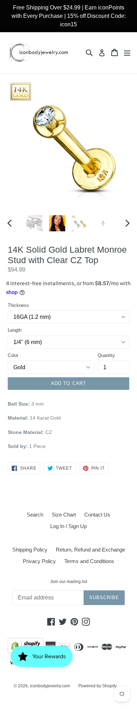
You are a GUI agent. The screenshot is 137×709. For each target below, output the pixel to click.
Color (13, 355)
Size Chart (64, 515)
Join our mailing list (68, 581)
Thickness (18, 305)
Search (35, 515)
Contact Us (97, 515)
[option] (34, 223)
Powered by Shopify (97, 685)
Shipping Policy (29, 550)
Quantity (106, 355)
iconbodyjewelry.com (50, 685)
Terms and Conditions (89, 561)
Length (14, 330)
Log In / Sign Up (68, 526)
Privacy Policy (39, 561)
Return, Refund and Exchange (90, 550)
